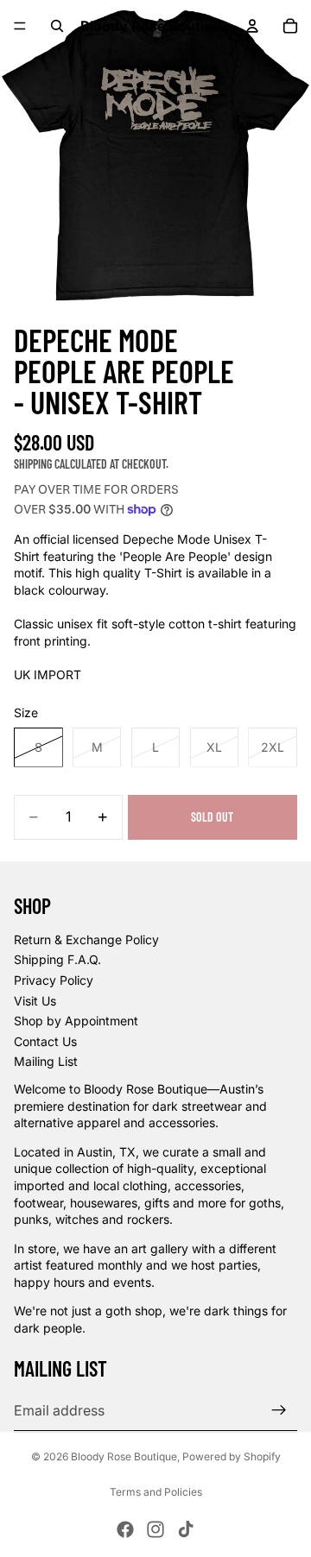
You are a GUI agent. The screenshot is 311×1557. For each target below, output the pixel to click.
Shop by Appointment (76, 1020)
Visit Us (35, 1000)
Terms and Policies (156, 1491)
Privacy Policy (53, 980)
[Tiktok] (185, 1529)
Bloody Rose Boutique (124, 1456)
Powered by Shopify (231, 1456)
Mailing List (46, 1061)
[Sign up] (279, 1410)
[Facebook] (125, 1529)
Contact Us (45, 1041)
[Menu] (20, 26)
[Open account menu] (252, 26)
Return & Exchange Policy (86, 939)
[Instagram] (155, 1529)
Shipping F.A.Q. (57, 959)
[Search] (57, 26)
